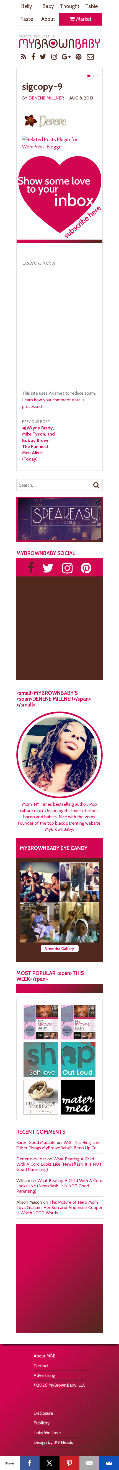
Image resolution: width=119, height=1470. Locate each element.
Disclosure (43, 1413)
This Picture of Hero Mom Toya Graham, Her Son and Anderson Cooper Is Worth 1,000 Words (59, 1207)
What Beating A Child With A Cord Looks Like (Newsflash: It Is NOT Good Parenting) (59, 1164)
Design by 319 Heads (53, 1442)
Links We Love (47, 1432)
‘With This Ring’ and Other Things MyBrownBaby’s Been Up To (58, 1145)
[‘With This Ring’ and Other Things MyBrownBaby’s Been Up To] (79, 882)
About (48, 19)
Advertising (44, 1375)
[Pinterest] (69, 1463)
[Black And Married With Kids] (41, 1097)
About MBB (44, 1356)
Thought (69, 6)
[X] (50, 1463)
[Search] (96, 485)
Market (83, 19)
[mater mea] (78, 1097)
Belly (26, 6)
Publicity (41, 1423)
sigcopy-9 (42, 86)
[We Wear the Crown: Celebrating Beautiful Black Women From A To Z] (40, 882)
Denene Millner (46, 98)
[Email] (89, 1463)
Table (91, 6)
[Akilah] (41, 1059)
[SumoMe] (109, 1463)
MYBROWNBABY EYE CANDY (53, 848)
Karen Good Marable (36, 1142)
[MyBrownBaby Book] (41, 1022)
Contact (41, 1365)
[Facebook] (30, 1463)
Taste (26, 19)
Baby (48, 6)
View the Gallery (59, 948)
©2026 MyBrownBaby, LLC (59, 1385)
